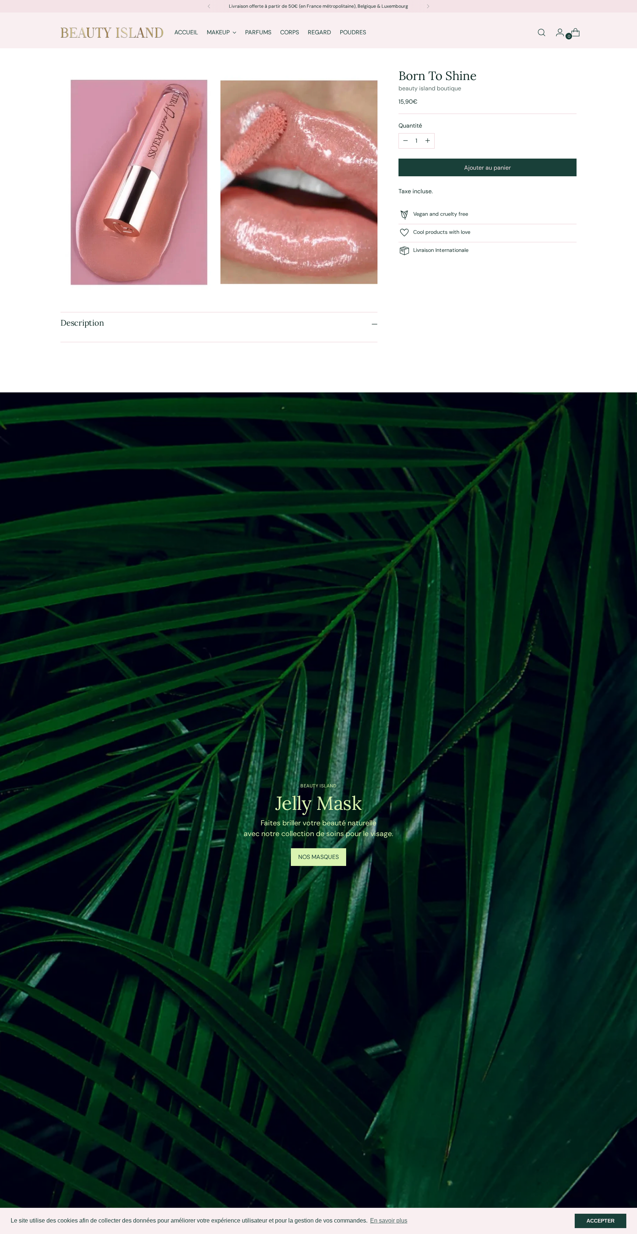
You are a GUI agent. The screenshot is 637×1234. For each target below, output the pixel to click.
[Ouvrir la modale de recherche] (541, 32)
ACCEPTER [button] (600, 1221)
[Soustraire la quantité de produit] (427, 140)
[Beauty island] (112, 32)
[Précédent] (209, 6)
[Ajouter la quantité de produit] (405, 140)
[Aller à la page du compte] (557, 32)
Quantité (410, 125)
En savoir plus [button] (388, 1220)
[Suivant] (428, 6)
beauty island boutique (429, 88)
